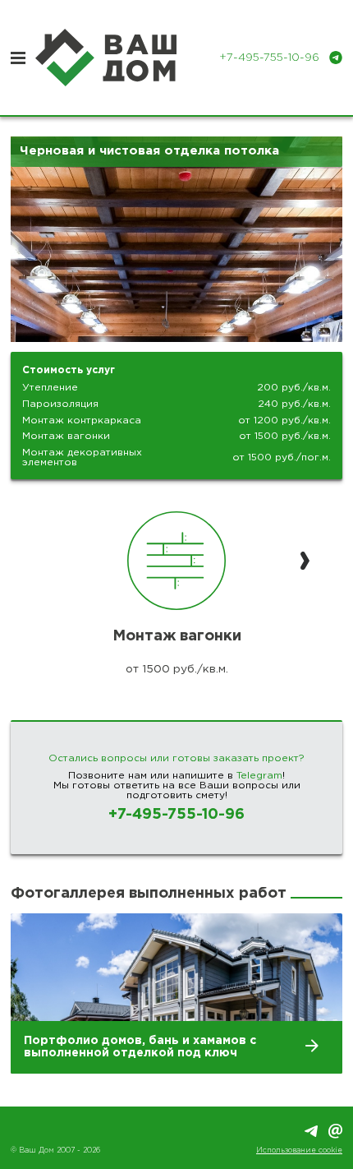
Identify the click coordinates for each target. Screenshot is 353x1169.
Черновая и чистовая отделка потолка (149, 151)
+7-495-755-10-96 (176, 814)
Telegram (259, 775)
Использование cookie (299, 1150)
